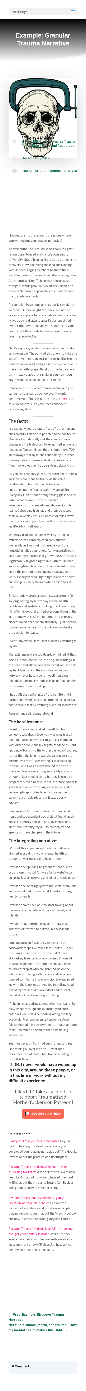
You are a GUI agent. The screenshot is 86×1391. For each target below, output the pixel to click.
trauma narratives (63, 171)
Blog (25, 142)
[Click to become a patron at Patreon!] (43, 1119)
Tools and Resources (58, 146)
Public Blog (30, 146)
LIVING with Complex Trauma (53, 142)
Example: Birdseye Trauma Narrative (34, 1141)
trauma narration (34, 171)
